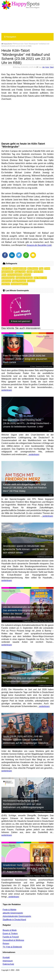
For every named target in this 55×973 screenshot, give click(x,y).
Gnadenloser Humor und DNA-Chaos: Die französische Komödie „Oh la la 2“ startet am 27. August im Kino (25, 868)
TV (14, 44)
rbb (43, 67)
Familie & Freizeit (11, 937)
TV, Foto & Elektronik (12, 947)
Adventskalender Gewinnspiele (17, 916)
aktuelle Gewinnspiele (13, 913)
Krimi (47, 67)
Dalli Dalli (6, 268)
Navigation (10, 37)
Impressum (8, 961)
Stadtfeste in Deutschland (14, 920)
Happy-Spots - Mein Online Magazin (20, 5)
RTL (51, 430)
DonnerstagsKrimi (19, 284)
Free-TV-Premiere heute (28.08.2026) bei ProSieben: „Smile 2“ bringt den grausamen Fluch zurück (25, 359)
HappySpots (7, 44)
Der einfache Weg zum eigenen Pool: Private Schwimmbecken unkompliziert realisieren (26, 680)
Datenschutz (8, 964)
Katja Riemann (19, 281)
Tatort (52, 67)
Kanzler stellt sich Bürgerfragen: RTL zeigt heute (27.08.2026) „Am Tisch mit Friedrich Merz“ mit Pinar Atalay (25, 487)
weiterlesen (6, 390)
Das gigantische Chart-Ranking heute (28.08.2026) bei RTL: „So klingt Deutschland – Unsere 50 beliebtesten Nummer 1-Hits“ (27, 423)
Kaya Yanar (20, 272)
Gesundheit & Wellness (13, 940)
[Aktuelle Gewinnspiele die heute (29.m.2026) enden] (20, 325)
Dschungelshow (15, 275)
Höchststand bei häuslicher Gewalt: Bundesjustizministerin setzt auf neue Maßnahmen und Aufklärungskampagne (23, 804)
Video (29, 272)
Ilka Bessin (33, 268)
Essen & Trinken (10, 933)
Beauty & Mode (10, 930)
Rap (41, 268)
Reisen (6, 943)
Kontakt (6, 957)
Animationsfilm (19, 268)
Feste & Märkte (9, 910)
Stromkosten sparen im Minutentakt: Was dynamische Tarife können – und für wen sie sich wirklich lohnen (25, 549)
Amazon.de (32, 245)
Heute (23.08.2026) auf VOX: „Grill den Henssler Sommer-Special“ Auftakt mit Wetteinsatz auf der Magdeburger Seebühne (25, 739)
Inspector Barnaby (24, 278)
